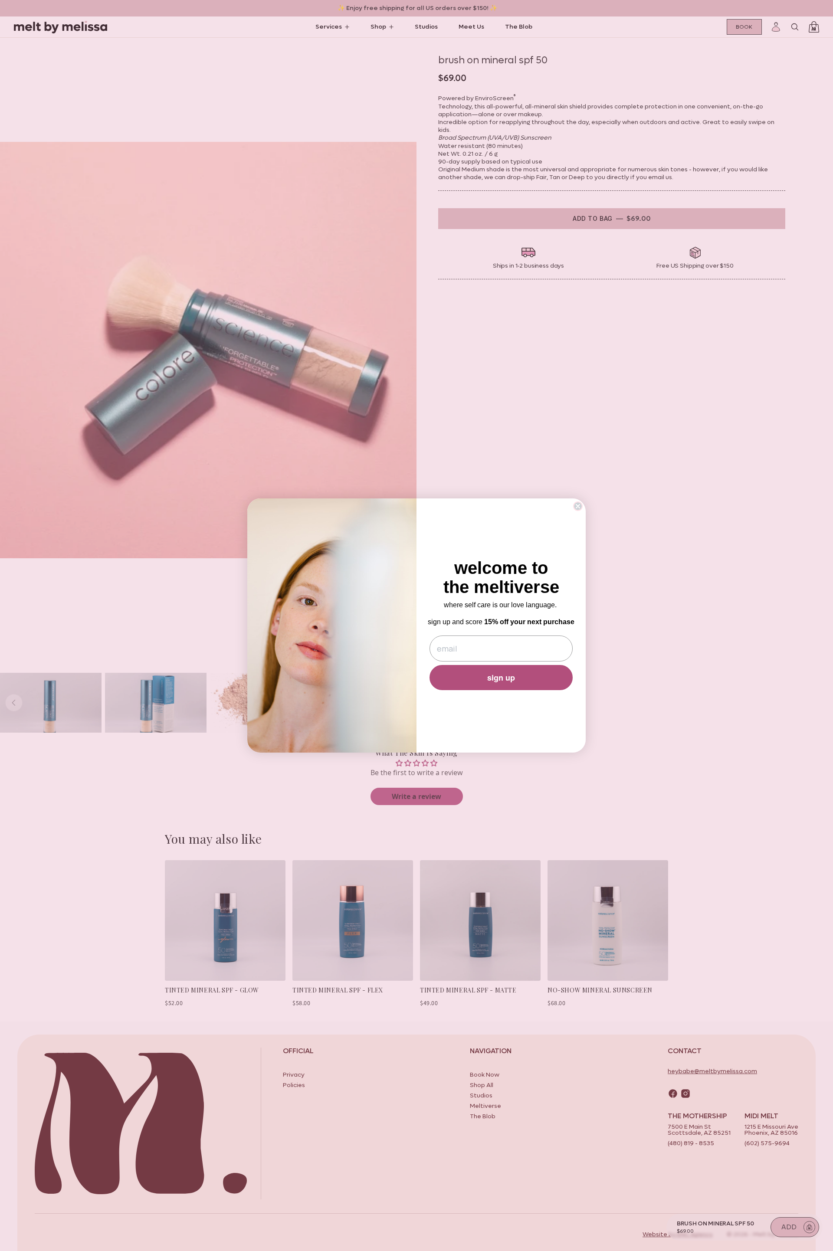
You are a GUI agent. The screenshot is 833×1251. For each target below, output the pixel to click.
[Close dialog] (578, 506)
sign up (501, 677)
